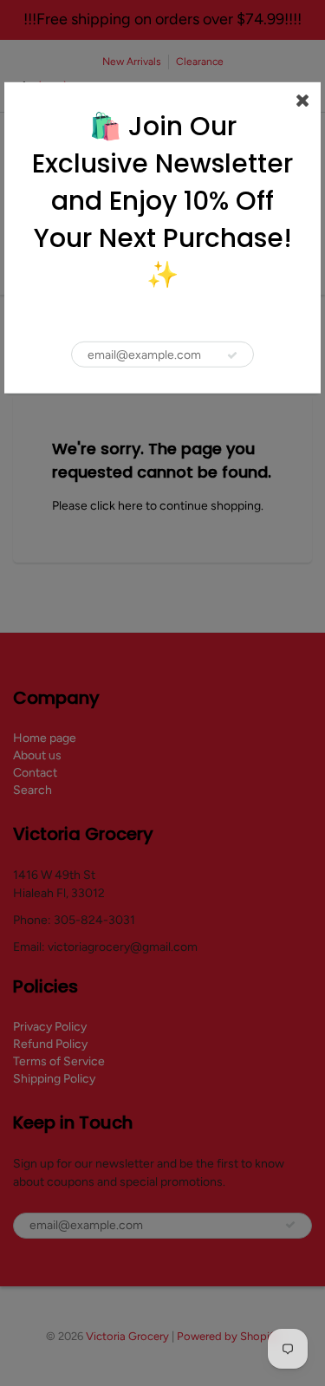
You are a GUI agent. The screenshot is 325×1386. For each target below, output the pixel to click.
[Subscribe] (232, 355)
